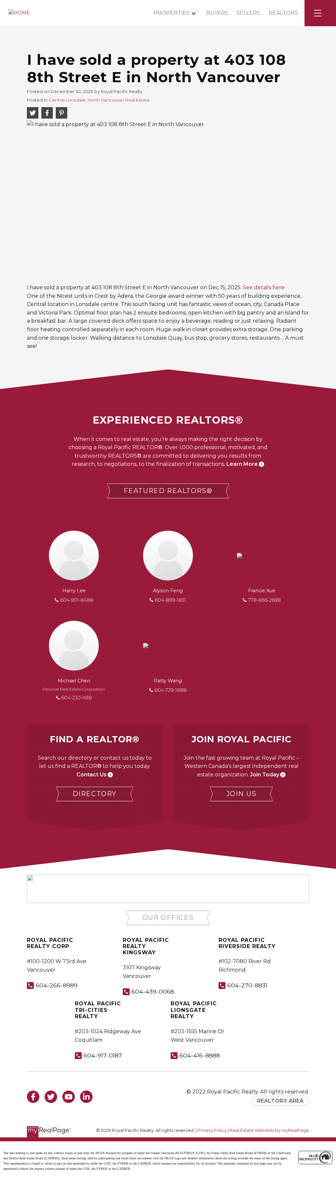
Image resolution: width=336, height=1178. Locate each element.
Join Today (264, 774)
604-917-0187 (103, 1055)
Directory (95, 794)
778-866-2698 (264, 600)
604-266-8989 (56, 985)
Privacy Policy (212, 1130)
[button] (168, 491)
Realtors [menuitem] (283, 13)
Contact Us (91, 774)
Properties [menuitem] (172, 13)
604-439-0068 (153, 991)
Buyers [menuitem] (217, 13)
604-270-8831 (247, 985)
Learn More (242, 464)
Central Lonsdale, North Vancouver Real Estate (99, 100)
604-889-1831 (170, 600)
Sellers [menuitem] (248, 13)
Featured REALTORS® (168, 491)
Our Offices (168, 918)
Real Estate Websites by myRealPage (269, 1130)
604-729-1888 (171, 690)
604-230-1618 (76, 698)
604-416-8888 (199, 1055)
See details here (264, 287)
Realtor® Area (280, 1101)
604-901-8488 (76, 600)
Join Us (241, 794)
